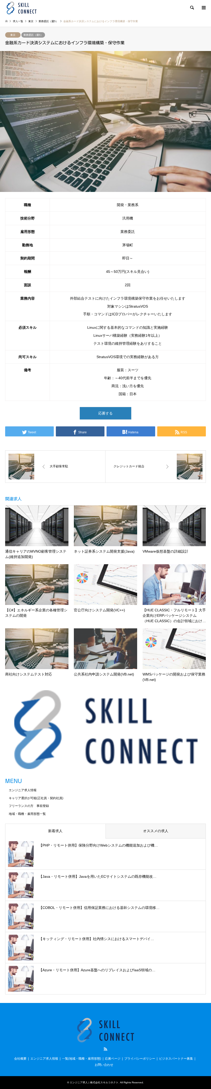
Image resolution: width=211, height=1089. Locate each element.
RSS (105, 1049)
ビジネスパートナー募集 (176, 1058)
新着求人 (55, 831)
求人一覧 (18, 21)
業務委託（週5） (33, 34)
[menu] (203, 7)
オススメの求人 (155, 831)
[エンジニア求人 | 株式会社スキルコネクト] (21, 7)
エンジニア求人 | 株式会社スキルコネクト (94, 1082)
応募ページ (112, 1058)
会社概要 (20, 1058)
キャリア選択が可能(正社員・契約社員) (36, 798)
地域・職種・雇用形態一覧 (27, 814)
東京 (12, 34)
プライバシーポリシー (139, 1058)
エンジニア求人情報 (23, 790)
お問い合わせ (104, 1065)
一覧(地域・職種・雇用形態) (81, 1058)
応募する (105, 413)
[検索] (191, 7)
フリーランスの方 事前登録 (29, 806)
